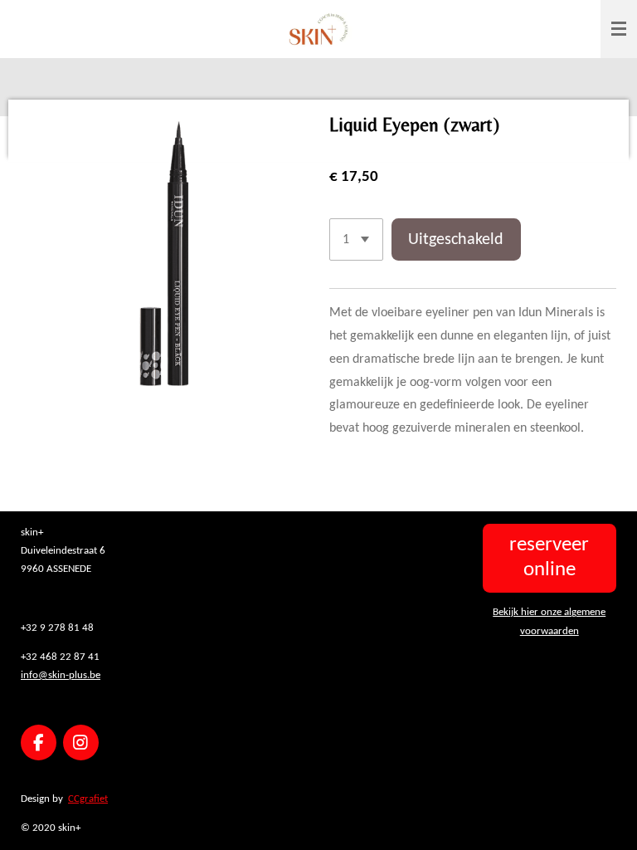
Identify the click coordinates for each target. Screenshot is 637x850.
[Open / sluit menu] (619, 29)
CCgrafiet (88, 799)
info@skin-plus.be (60, 675)
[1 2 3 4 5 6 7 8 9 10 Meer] (356, 239)
